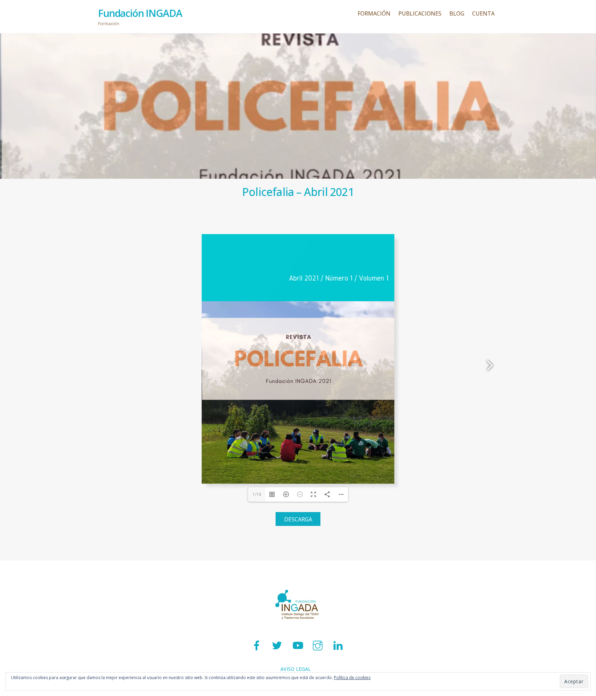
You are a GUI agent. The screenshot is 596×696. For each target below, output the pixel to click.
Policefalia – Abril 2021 (298, 191)
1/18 (256, 494)
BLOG (456, 13)
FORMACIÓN (374, 13)
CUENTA (483, 13)
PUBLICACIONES (419, 13)
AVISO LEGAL (295, 669)
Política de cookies (352, 677)
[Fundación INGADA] (298, 627)
